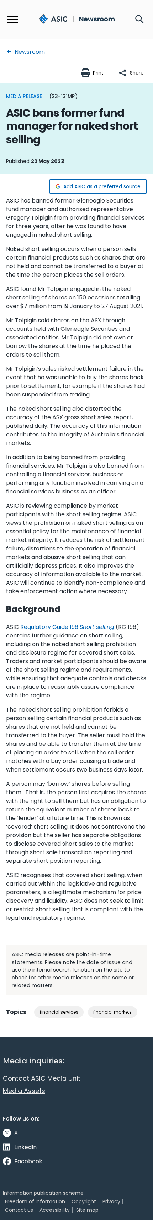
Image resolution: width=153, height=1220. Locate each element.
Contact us (19, 1210)
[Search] (139, 20)
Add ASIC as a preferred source (102, 186)
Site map (87, 1210)
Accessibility (54, 1210)
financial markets (112, 1012)
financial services (59, 1012)
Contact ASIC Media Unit (41, 1078)
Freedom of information (35, 1201)
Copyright (84, 1201)
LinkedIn (25, 1147)
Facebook (28, 1161)
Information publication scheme (43, 1192)
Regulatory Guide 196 (67, 627)
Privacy (111, 1201)
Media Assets (24, 1090)
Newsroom (29, 52)
